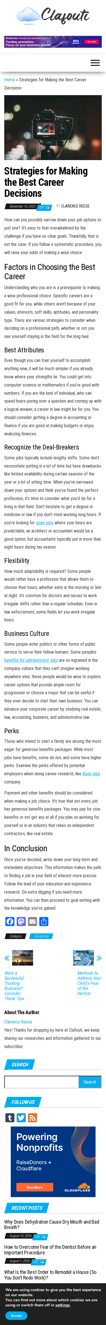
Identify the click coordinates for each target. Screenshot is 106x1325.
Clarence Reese (75, 206)
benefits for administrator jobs (31, 660)
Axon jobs (91, 773)
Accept (16, 1315)
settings (62, 1305)
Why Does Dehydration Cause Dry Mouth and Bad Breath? (51, 1224)
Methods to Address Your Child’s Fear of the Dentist (89, 983)
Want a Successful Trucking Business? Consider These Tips (14, 986)
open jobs (44, 522)
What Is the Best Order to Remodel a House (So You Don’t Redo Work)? (50, 1275)
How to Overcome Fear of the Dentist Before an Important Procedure (50, 1250)
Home (9, 79)
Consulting (41, 936)
